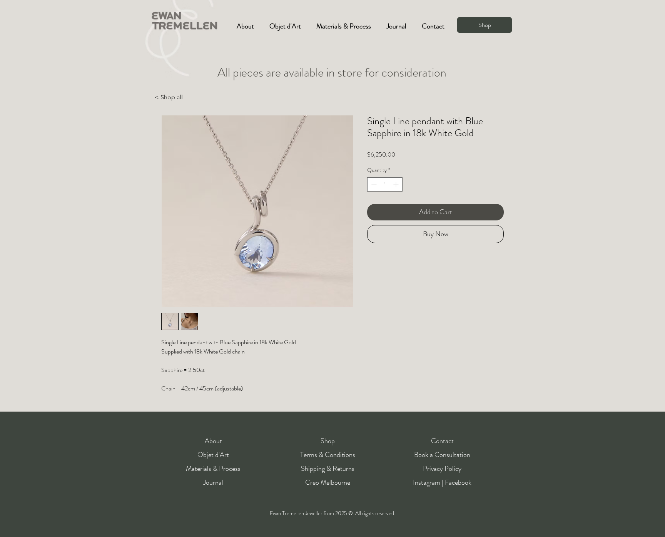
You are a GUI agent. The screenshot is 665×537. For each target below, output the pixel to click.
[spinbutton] (385, 184)
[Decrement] (373, 184)
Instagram (426, 482)
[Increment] (396, 184)
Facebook (458, 482)
